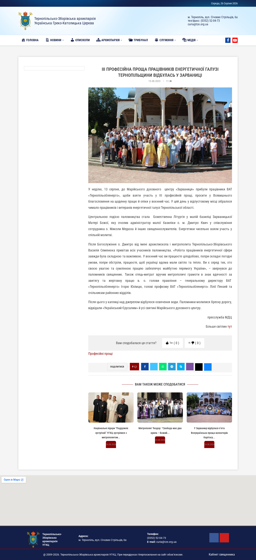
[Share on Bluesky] (208, 366)
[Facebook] (228, 40)
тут (230, 326)
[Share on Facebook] (145, 366)
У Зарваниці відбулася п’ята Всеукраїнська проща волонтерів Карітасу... (209, 433)
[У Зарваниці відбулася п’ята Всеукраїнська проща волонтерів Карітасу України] (209, 407)
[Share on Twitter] (154, 366)
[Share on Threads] (199, 366)
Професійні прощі (100, 354)
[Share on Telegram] (172, 366)
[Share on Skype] (181, 366)
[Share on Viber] (190, 366)
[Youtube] (235, 40)
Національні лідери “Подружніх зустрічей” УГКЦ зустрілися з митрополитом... (111, 433)
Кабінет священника (222, 554)
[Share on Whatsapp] (163, 366)
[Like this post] (135, 367)
